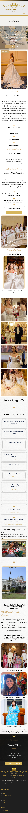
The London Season (7, 795)
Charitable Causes (6, 797)
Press (4, 800)
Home (4, 793)
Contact (4, 802)
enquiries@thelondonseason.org (8, 810)
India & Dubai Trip (6, 798)
